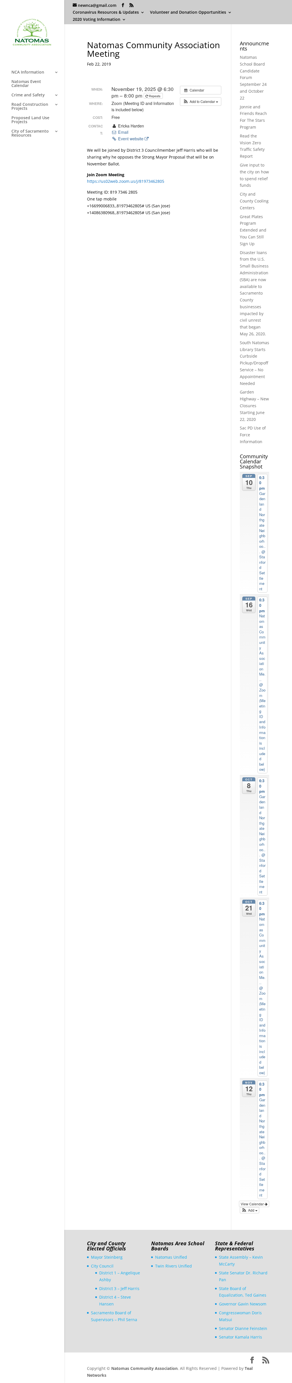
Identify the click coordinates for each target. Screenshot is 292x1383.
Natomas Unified (171, 1257)
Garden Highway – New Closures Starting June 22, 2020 (254, 405)
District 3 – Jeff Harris (119, 1288)
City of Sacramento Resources (30, 133)
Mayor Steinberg (107, 1257)
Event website (131, 138)
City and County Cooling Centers (254, 200)
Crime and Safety (28, 95)
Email (122, 132)
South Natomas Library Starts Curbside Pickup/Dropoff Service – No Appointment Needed (254, 363)
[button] (200, 102)
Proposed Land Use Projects (30, 120)
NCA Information (27, 72)
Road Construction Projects (29, 106)
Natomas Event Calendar (26, 84)
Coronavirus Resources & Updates (106, 12)
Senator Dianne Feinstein (243, 1328)
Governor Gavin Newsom (242, 1304)
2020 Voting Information (96, 19)
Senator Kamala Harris (240, 1337)
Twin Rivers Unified (173, 1266)
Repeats (154, 96)
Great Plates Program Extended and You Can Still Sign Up (253, 230)
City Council (102, 1266)
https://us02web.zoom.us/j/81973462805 (125, 181)
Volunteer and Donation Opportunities (188, 12)
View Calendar (253, 1203)
